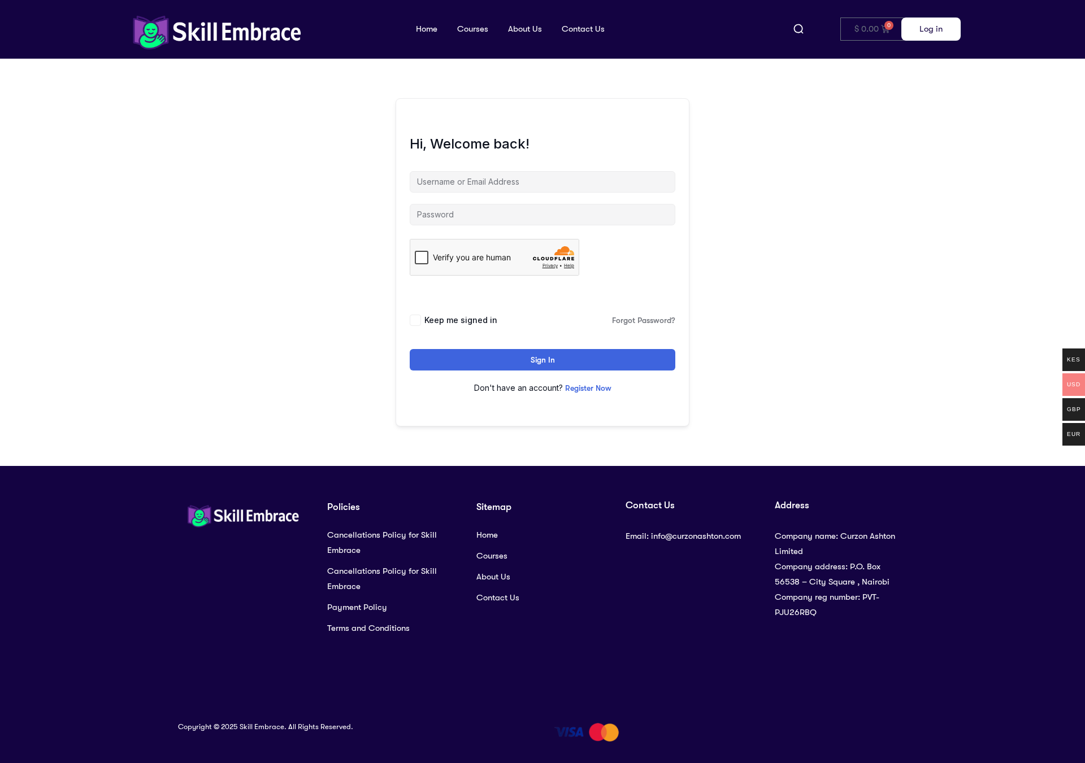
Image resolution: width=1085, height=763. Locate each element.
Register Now (588, 388)
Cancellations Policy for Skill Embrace (382, 542)
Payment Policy (357, 607)
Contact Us (583, 29)
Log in (931, 29)
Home (426, 29)
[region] (542, 730)
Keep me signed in (460, 320)
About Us (525, 29)
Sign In (543, 359)
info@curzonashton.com (696, 536)
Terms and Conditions (368, 628)
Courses (472, 29)
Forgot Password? (643, 320)
